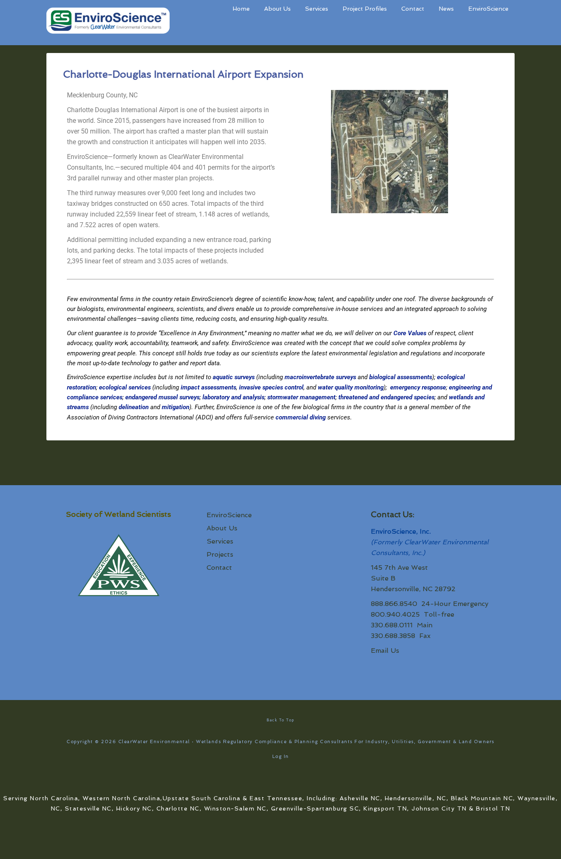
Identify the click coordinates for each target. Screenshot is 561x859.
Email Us (385, 650)
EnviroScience (229, 515)
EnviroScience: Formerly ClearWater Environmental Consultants (108, 22)
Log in (280, 756)
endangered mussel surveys (162, 397)
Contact (219, 567)
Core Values (409, 333)
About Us (222, 528)
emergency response (418, 387)
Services (220, 541)
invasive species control (271, 387)
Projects (220, 554)
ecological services (125, 387)
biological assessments (400, 377)
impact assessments (208, 387)
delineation (134, 407)
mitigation (175, 407)
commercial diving (301, 417)
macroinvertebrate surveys (320, 377)
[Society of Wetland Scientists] (118, 566)
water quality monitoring (351, 387)
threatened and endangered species (386, 397)
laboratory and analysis (233, 397)
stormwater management (301, 397)
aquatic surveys (234, 377)
